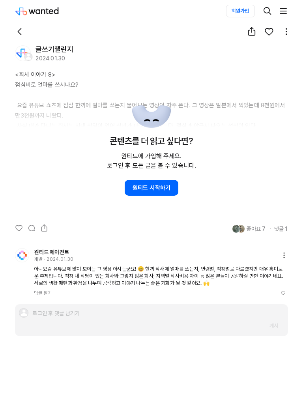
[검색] (267, 11)
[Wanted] (45, 11)
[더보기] (283, 11)
